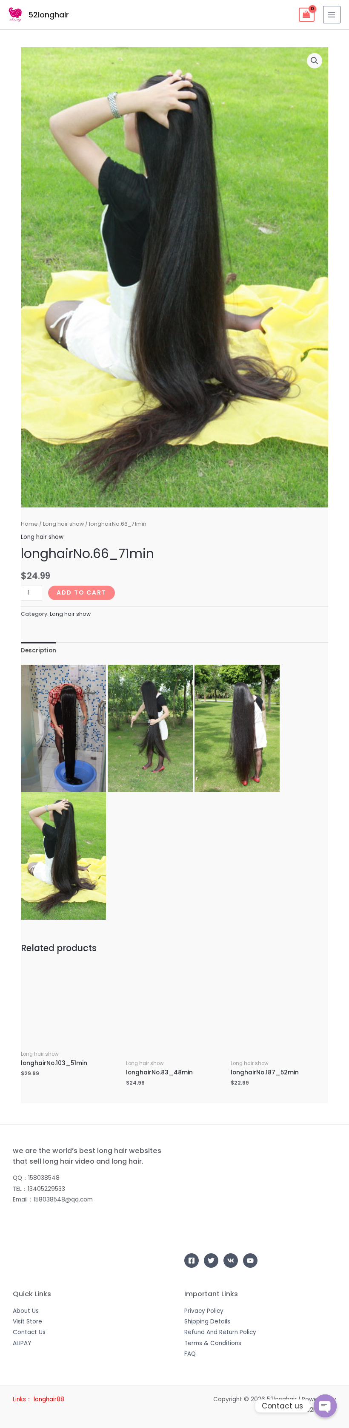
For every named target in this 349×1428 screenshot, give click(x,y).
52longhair (48, 14)
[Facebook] (191, 1260)
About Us (26, 1311)
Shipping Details (207, 1322)
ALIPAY (22, 1343)
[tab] (38, 650)
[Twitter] (211, 1260)
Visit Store (27, 1322)
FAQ (190, 1354)
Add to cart (81, 593)
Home (29, 523)
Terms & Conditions (212, 1343)
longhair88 (49, 1399)
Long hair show (63, 523)
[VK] (230, 1260)
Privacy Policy (203, 1311)
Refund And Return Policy (220, 1332)
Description (38, 650)
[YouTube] (250, 1260)
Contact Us (29, 1332)
